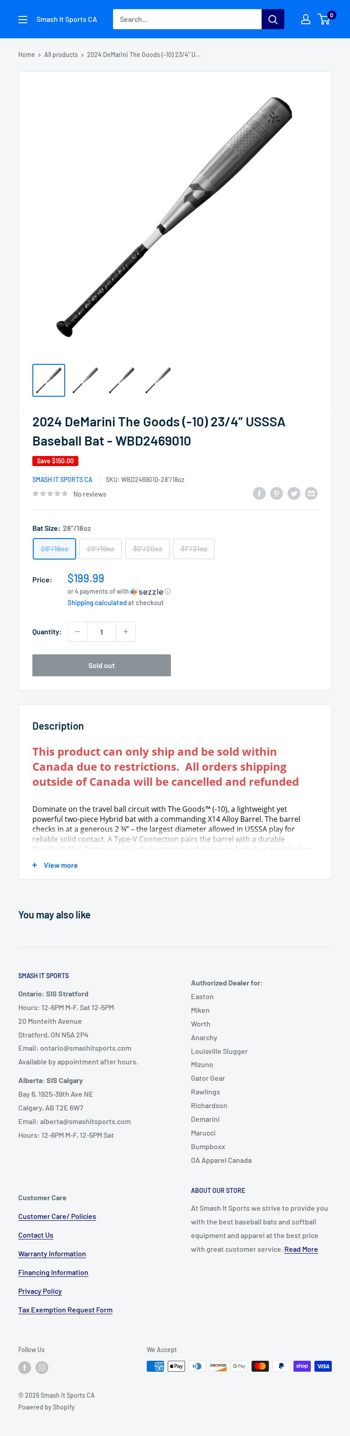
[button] (192, 591)
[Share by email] (311, 493)
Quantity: (47, 631)
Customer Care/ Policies (57, 1216)
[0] (324, 19)
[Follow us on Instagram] (42, 1367)
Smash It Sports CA (62, 479)
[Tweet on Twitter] (294, 493)
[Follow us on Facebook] (24, 1367)
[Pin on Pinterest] (276, 493)
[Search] (273, 19)
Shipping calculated (97, 602)
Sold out (101, 665)
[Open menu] (22, 19)
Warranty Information (52, 1253)
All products (61, 54)
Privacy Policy (40, 1290)
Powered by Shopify (46, 1407)
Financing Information (53, 1272)
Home (26, 54)
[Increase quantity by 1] (125, 631)
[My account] (305, 19)
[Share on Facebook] (259, 493)
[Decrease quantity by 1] (77, 631)
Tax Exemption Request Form (65, 1309)
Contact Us (35, 1234)
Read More (301, 1248)
